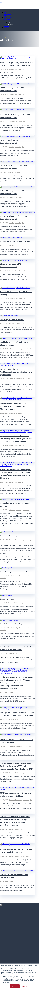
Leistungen (7, 14)
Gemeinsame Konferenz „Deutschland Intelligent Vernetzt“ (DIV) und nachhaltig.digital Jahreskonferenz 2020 (16, 766)
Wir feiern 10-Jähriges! (9, 536)
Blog (9, 22)
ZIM (5, 16)
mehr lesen (3, 82)
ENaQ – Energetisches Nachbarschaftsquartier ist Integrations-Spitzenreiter (16, 372)
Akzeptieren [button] (15, 986)
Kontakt (6, 27)
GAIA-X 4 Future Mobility (11, 624)
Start (5, 12)
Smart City (7, 17)
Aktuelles (6, 21)
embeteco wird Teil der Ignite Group (15, 241)
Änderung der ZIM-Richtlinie (12, 320)
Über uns (6, 26)
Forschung (19, 349)
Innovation (18, 69)
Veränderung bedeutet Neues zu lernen (15, 572)
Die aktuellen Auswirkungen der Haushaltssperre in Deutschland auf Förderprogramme (14, 406)
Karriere (10, 24)
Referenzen (7, 19)
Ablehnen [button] (24, 986)
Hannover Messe (7, 599)
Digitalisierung (20, 378)
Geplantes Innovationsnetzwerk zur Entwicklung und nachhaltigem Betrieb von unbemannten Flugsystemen (16, 438)
